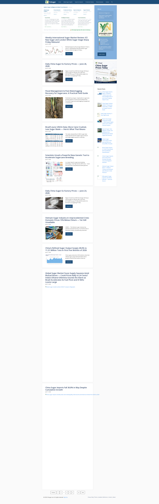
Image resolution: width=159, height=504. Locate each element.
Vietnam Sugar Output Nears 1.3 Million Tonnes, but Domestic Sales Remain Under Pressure (107, 169)
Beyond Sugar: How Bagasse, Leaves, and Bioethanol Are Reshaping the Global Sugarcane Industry (107, 132)
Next (83, 492)
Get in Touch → (80, 26)
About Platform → (64, 26)
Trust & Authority (81, 17)
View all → (45, 15)
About (114, 497)
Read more (69, 53)
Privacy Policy (91, 497)
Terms (95, 497)
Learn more (102, 54)
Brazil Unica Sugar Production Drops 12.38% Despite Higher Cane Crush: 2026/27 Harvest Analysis (107, 122)
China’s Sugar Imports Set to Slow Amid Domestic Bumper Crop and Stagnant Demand (107, 159)
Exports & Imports (79, 2)
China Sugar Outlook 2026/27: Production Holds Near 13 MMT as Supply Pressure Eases (107, 106)
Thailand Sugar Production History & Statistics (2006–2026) (52, 22)
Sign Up (66, 497)
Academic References (103, 497)
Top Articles (47, 17)
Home (59, 2)
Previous (53, 492)
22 (78, 492)
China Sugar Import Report (83, 20)
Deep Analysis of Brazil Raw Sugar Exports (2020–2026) (67, 21)
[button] (112, 2)
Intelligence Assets (65, 17)
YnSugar (52, 2)
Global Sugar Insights (67, 2)
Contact (107, 2)
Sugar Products (86, 10)
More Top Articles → (48, 26)
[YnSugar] (47, 2)
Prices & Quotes (99, 2)
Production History (90, 2)
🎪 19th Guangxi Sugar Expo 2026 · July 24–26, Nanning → (80, 29)
